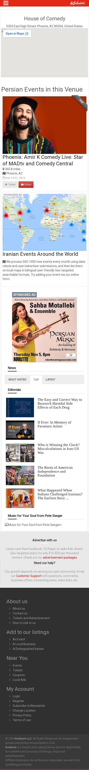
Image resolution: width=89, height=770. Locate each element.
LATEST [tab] (50, 379)
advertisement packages (60, 557)
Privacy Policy (22, 715)
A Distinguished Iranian (28, 649)
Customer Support (28, 576)
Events (17, 665)
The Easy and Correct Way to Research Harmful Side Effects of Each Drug (60, 403)
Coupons (19, 675)
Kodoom (10, 747)
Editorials (14, 390)
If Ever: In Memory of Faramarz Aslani (54, 424)
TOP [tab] (36, 379)
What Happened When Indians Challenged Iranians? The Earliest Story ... (60, 494)
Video (27, 184)
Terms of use (22, 720)
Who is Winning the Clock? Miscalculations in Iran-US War (59, 449)
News (12, 368)
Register (18, 701)
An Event (19, 639)
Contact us (20, 613)
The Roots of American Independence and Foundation (55, 471)
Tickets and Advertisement (31, 618)
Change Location (24, 710)
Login (16, 696)
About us (19, 608)
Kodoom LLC (23, 738)
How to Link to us (24, 623)
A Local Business (24, 644)
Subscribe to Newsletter (29, 705)
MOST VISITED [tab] (18, 379)
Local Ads (19, 679)
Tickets (18, 670)
